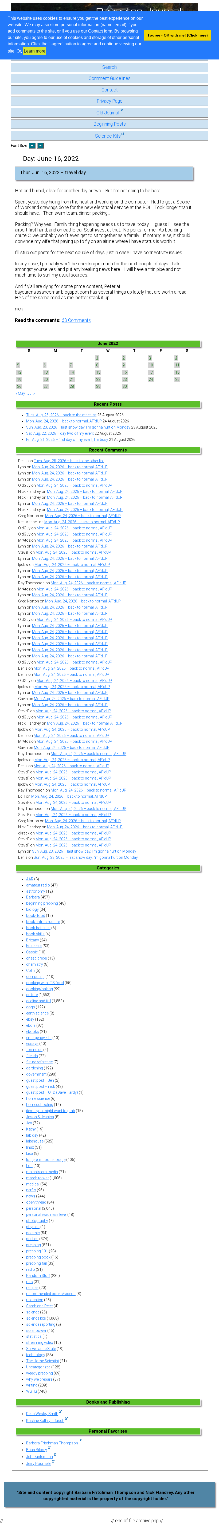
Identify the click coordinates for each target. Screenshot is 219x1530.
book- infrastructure (43, 922)
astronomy (35, 891)
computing (35, 976)
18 (177, 372)
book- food (35, 915)
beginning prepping (42, 903)
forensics (34, 1050)
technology (35, 1355)
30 (125, 386)
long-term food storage (45, 1159)
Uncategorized (38, 1367)
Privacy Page (110, 101)
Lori (29, 1166)
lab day (32, 1135)
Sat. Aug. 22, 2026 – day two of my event (60, 433)
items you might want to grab (50, 1111)
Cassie (32, 952)
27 (46, 386)
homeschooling (39, 1104)
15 (98, 372)
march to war (37, 1178)
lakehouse (35, 1141)
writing (31, 1385)
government (36, 1074)
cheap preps (36, 958)
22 (98, 379)
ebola (31, 1025)
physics (33, 1227)
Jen (29, 1123)
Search (109, 67)
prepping (33, 1245)
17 (151, 372)
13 (46, 372)
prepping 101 (37, 1251)
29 (98, 386)
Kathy (31, 1129)
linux (30, 1147)
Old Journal (107, 112)
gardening (34, 1068)
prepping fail (36, 1263)
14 (72, 372)
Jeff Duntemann (39, 1457)
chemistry (34, 964)
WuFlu (31, 1391)
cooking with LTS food (45, 983)
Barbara (33, 897)
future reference (39, 1062)
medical (33, 1184)
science (32, 1312)
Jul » (31, 393)
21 (72, 379)
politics (32, 1239)
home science (38, 1098)
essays (32, 1043)
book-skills (35, 934)
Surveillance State (41, 1349)
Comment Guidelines (110, 78)
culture (32, 995)
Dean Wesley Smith (42, 1414)
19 (19, 379)
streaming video (39, 1342)
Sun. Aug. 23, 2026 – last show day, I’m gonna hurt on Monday (78, 427)
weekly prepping (39, 1373)
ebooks (32, 1031)
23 (125, 379)
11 (177, 365)
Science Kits (108, 136)
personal (33, 1208)
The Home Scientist (42, 1361)
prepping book (38, 1257)
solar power (36, 1330)
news (30, 1196)
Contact (109, 90)
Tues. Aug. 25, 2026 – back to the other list (61, 415)
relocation (34, 1300)
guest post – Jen (40, 1080)
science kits (36, 1318)
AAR (29, 879)
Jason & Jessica (40, 1117)
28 (72, 386)
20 (46, 379)
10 (151, 365)
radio (30, 1269)
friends (32, 1056)
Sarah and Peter (39, 1306)
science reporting (40, 1324)
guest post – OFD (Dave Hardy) (52, 1092)
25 (177, 379)
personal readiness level (46, 1214)
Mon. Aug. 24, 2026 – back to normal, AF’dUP (64, 421)
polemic (33, 1233)
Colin (30, 970)
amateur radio (38, 885)
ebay (30, 1019)
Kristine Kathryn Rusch (45, 1421)
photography (37, 1221)
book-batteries (38, 928)
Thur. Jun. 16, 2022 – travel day (53, 172)
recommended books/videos (51, 1294)
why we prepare (39, 1379)
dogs (30, 1007)
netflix (31, 1190)
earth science (37, 1013)
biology (32, 909)
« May (20, 393)
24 (151, 379)
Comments (76, 320)
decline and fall (38, 1001)
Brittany (32, 940)
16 (125, 372)
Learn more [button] (34, 51)
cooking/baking (39, 989)
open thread (36, 1202)
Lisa (29, 1153)
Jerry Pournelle (38, 1463)
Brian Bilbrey (36, 1450)
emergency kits (39, 1038)
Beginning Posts (109, 124)
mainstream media (42, 1172)
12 (19, 372)
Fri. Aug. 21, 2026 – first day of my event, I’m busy (67, 439)
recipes (32, 1287)
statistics (34, 1336)
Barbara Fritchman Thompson (52, 1443)
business (34, 946)
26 (19, 386)
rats (29, 1282)
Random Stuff (38, 1275)
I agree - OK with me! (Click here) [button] (178, 35)
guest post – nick (40, 1086)
